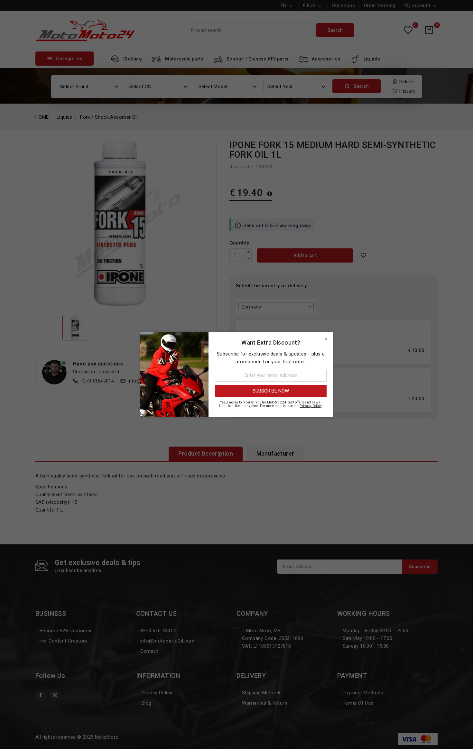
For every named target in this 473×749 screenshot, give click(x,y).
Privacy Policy (310, 406)
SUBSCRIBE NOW (271, 391)
